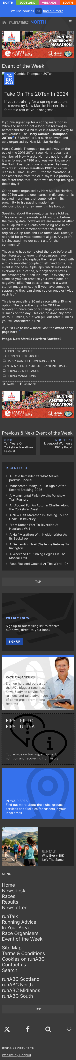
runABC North (17, 985)
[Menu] (70, 22)
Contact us (14, 964)
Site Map (12, 948)
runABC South (17, 996)
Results (10, 902)
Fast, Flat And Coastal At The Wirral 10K (39, 564)
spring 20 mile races (22, 370)
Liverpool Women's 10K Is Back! (58, 443)
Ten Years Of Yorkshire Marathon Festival (18, 445)
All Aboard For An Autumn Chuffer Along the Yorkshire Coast (39, 507)
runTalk (10, 916)
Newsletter (14, 907)
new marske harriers (23, 366)
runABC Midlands (21, 990)
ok (38, 11)
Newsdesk (13, 890)
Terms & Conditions (23, 953)
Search (9, 970)
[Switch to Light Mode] (69, 1030)
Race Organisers (20, 933)
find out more (53, 11)
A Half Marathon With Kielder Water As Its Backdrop (38, 536)
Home (8, 885)
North (8, 2)
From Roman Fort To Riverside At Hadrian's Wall (33, 527)
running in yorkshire (23, 356)
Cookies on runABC (23, 959)
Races (8, 896)
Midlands (49, 2)
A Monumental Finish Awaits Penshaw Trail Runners (37, 497)
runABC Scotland (21, 979)
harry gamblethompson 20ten (30, 360)
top (38, 581)
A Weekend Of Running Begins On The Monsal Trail (37, 556)
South (68, 2)
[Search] (48, 1030)
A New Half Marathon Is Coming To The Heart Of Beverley (38, 517)
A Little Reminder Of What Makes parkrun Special (33, 478)
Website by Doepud (16, 1055)
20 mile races (57, 366)
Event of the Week (22, 939)
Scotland (27, 2)
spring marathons (21, 375)
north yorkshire (19, 351)
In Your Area (15, 927)
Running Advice (19, 922)
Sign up (14, 641)
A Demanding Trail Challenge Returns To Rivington (39, 546)
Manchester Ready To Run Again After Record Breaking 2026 (37, 488)
